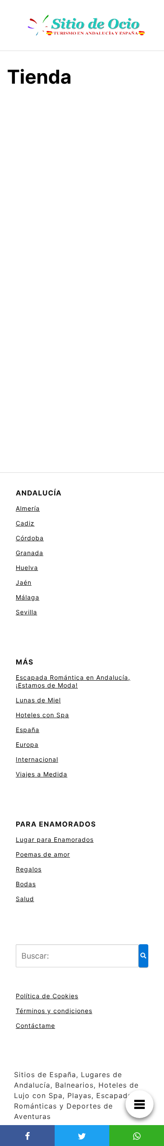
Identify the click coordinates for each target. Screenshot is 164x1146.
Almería (28, 508)
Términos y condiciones (54, 1010)
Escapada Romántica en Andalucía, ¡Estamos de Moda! (73, 681)
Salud (25, 898)
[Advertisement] (82, 184)
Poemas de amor (43, 854)
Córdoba (30, 538)
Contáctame (35, 1025)
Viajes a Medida (41, 774)
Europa (27, 744)
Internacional (37, 759)
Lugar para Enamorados (55, 839)
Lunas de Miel (38, 700)
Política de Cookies (47, 996)
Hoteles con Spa (42, 715)
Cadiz (25, 523)
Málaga (27, 597)
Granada (29, 552)
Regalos (29, 869)
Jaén (23, 582)
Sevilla (26, 612)
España (27, 729)
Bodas (26, 884)
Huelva (27, 567)
